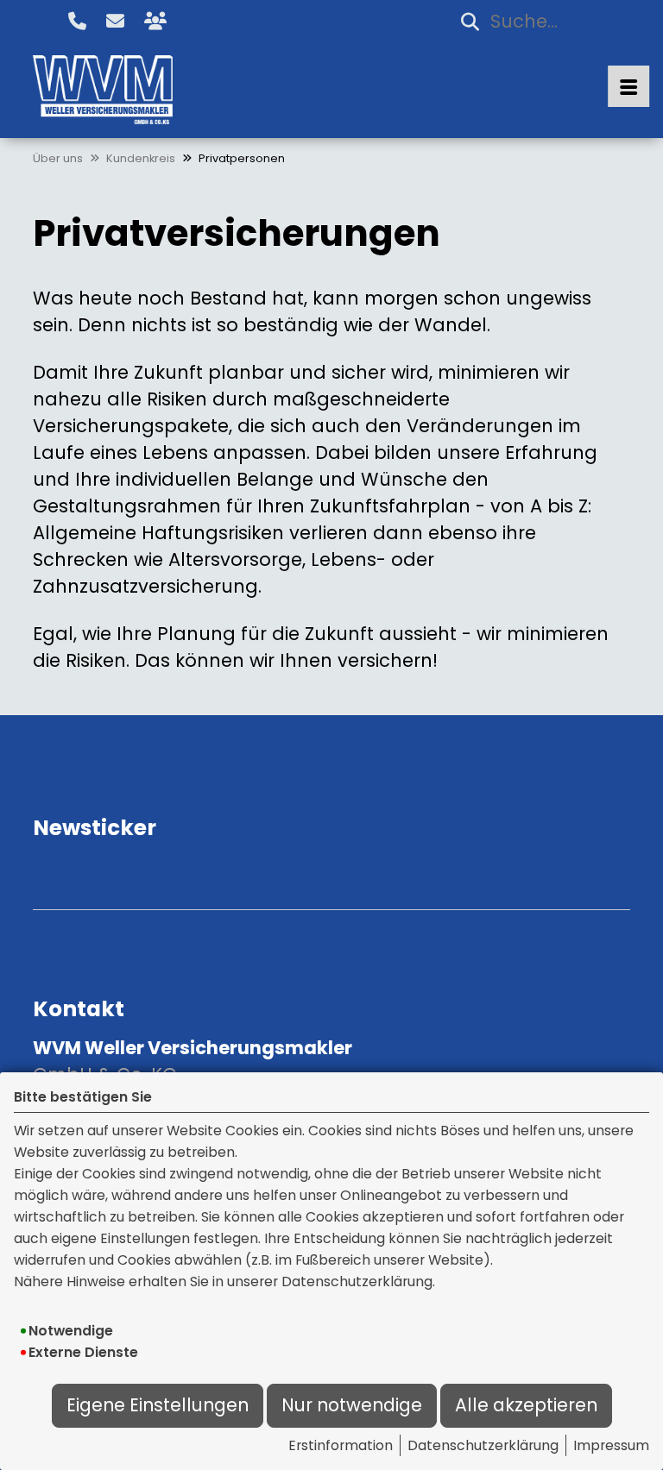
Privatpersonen (242, 158)
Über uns (58, 158)
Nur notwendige (351, 1405)
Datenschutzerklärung (483, 1445)
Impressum (611, 1445)
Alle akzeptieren (526, 1405)
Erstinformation (340, 1445)
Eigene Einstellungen (157, 1405)
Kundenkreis (140, 158)
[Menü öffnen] (628, 86)
